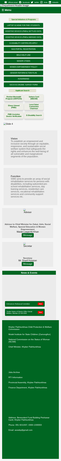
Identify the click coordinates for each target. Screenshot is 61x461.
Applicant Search (22, 91)
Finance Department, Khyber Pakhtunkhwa (28, 387)
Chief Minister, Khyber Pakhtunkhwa (25, 347)
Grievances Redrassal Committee (18, 303)
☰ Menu (6, 10)
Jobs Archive (14, 372)
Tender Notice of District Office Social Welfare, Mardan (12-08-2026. (19, 312)
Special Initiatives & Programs (23, 20)
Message (27, 235)
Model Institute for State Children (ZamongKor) (30, 334)
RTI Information (16, 377)
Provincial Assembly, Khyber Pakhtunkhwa (27, 382)
